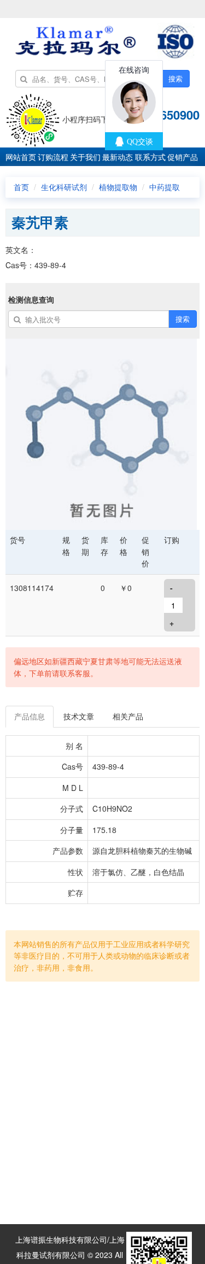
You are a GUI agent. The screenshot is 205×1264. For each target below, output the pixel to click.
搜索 (175, 78)
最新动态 (117, 156)
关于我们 (85, 156)
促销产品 (182, 156)
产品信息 (29, 716)
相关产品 (128, 716)
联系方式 (150, 156)
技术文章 (78, 716)
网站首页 (20, 156)
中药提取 (164, 186)
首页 (21, 186)
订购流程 (53, 156)
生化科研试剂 (64, 186)
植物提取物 (118, 186)
